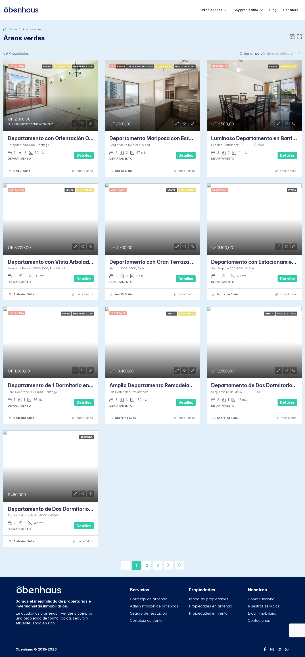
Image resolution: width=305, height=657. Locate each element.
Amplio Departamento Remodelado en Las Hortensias (175, 385)
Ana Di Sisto (21, 171)
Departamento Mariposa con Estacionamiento (166, 138)
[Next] (168, 565)
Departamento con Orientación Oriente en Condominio (75, 138)
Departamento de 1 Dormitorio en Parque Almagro (69, 385)
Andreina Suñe (23, 294)
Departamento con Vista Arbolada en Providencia (69, 262)
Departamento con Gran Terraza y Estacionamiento (172, 262)
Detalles (84, 155)
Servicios (139, 590)
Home (12, 29)
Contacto (290, 10)
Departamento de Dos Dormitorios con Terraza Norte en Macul (84, 509)
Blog (272, 10)
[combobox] (281, 53)
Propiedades (212, 10)
